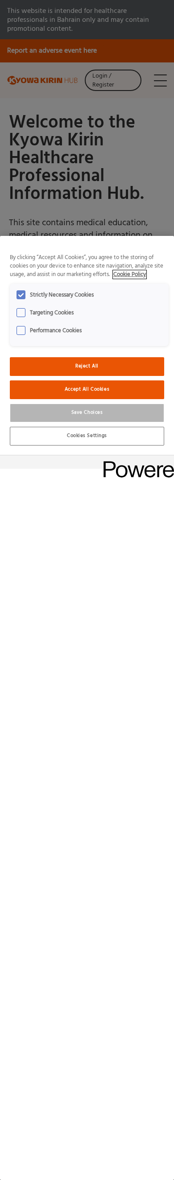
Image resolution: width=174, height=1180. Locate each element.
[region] (87, 708)
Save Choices (87, 412)
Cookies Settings (87, 435)
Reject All (87, 366)
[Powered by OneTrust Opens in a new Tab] (136, 463)
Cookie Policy (129, 274)
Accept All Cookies (87, 389)
